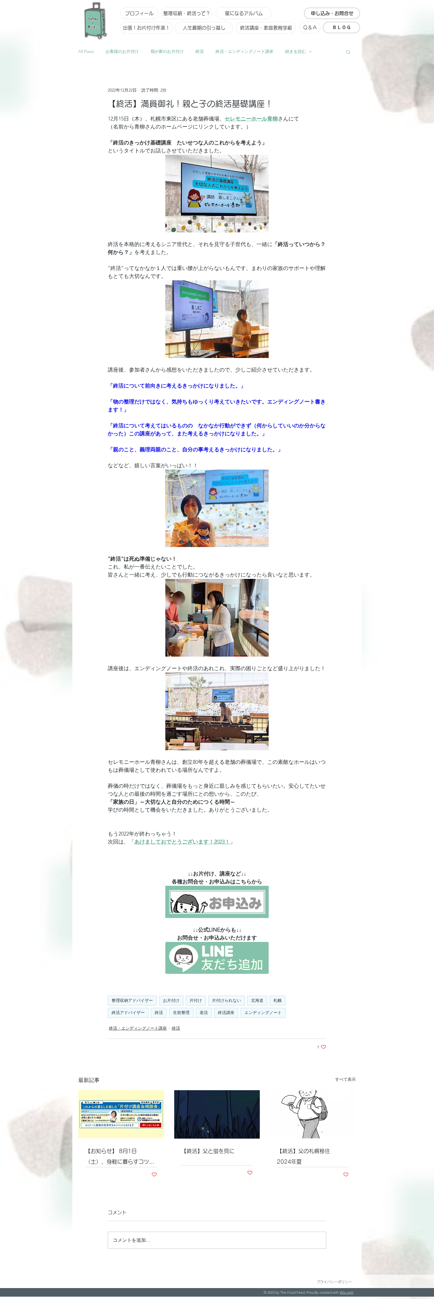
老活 (204, 1012)
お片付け (171, 1000)
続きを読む (295, 51)
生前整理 (181, 1012)
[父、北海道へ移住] (313, 1114)
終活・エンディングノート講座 (244, 51)
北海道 (257, 1000)
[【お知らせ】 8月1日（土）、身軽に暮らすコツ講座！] (121, 1114)
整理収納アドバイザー (132, 1000)
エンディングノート (263, 1012)
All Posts (86, 51)
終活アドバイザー (128, 1012)
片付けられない (226, 1000)
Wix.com (346, 1292)
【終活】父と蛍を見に (207, 1151)
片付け (196, 1000)
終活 (199, 51)
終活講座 (226, 1012)
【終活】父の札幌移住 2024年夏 (306, 1156)
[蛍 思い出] (217, 1114)
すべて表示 (345, 1079)
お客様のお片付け (122, 51)
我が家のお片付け (167, 51)
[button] (348, 51)
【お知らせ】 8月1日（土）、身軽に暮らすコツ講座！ (119, 1157)
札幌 (277, 1000)
